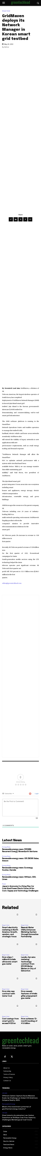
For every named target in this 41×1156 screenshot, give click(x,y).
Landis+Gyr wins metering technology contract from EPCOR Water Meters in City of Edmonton (28, 964)
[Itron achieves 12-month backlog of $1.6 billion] (30, 1008)
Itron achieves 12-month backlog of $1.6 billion (29, 1021)
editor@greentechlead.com (11, 583)
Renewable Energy (8, 1104)
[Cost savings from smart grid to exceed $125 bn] (11, 1008)
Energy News (6, 847)
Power (4, 884)
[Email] (30, 219)
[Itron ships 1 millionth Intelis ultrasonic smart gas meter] (11, 947)
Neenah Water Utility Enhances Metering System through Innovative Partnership (29, 932)
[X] (20, 219)
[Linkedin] (16, 219)
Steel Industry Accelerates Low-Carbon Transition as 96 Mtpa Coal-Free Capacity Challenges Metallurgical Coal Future (18, 1118)
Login (36, 793)
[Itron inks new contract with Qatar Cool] (11, 981)
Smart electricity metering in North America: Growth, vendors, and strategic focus (10, 932)
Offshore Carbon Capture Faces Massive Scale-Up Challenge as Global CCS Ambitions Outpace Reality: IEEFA (20, 1098)
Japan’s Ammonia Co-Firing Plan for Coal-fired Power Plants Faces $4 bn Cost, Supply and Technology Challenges (20, 888)
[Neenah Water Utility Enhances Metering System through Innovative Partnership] (30, 917)
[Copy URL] (11, 219)
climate (4, 1093)
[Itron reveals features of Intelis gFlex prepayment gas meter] (30, 981)
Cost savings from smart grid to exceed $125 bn (10, 1021)
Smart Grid (6, 11)
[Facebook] (25, 219)
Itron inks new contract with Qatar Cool (8, 993)
